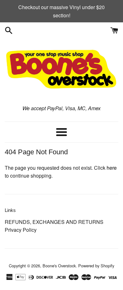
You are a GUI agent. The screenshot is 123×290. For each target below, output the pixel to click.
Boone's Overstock (59, 266)
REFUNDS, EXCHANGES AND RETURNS (54, 221)
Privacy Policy (21, 229)
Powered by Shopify (96, 266)
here (112, 167)
